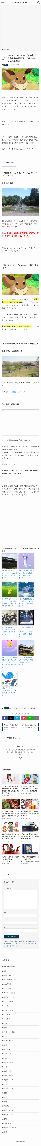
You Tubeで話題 (9, 993)
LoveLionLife (20, 2)
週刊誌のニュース (10, 1127)
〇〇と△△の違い (10, 997)
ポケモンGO (31, 708)
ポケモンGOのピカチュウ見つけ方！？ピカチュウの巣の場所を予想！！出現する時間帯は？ (9, 662)
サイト (6, 927)
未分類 (6, 1106)
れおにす (20, 746)
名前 (5, 912)
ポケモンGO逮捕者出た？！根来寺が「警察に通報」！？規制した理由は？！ (26, 661)
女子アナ (7, 1084)
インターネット (9, 1010)
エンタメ (7, 1014)
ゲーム (6, 64)
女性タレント (8, 1088)
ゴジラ (6, 1036)
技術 (5, 1093)
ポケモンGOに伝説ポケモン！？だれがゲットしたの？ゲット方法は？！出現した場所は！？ (26, 631)
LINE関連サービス (10, 980)
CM (5, 971)
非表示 (12, 162)
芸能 (5, 1119)
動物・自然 (8, 1071)
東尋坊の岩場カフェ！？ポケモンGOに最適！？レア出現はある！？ (9, 574)
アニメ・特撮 (8, 1001)
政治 (5, 1097)
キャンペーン (8, 1019)
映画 (5, 1101)
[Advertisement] (20, 27)
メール (6, 920)
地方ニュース (8, 1080)
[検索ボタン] (38, 2)
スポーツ (7, 1045)
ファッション (8, 1054)
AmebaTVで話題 (9, 966)
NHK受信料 (8, 984)
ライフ (6, 1067)
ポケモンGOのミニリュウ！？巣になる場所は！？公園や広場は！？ (26, 574)
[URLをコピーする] (36, 718)
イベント (7, 1006)
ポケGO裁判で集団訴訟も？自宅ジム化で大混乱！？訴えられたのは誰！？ (26, 602)
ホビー (6, 1058)
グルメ (6, 1023)
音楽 (5, 1132)
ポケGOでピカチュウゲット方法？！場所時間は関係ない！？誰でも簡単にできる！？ (9, 602)
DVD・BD (7, 975)
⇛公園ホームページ (17, 392)
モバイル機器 (8, 1062)
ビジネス (7, 1049)
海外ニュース (8, 1110)
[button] (5, 718)
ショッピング (8, 1041)
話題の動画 (8, 1123)
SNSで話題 (8, 988)
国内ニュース (8, 1075)
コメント (7, 888)
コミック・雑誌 (9, 1032)
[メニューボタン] (2, 2)
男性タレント (8, 1114)
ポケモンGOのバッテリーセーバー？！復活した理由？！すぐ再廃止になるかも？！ (9, 630)
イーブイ (14, 708)
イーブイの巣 (22, 708)
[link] (20, 758)
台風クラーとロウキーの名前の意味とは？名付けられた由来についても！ (9, 691)
